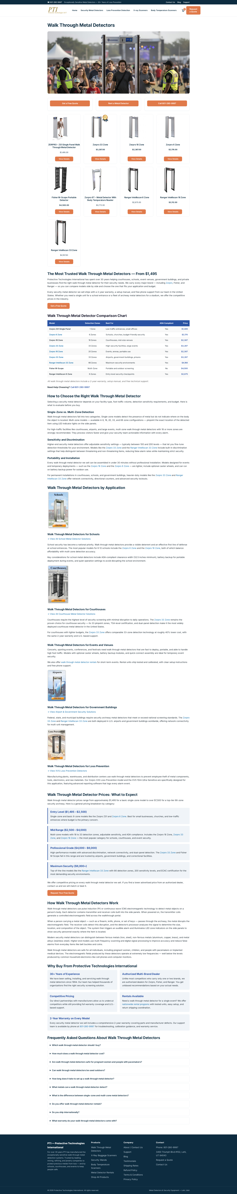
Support (186, 2)
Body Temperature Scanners (164, 10)
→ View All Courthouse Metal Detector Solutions (71, 614)
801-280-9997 (87, 1026)
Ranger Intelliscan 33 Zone (61, 363)
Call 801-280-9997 (167, 103)
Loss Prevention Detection (118, 10)
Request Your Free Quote (62, 893)
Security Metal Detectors (92, 10)
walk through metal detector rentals (79, 662)
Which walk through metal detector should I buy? (76, 1045)
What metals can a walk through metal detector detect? (79, 1087)
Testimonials (130, 1161)
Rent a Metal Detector (118, 103)
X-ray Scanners (140, 10)
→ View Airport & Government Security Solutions (71, 712)
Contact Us (170, 2)
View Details (64, 159)
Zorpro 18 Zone (56, 351)
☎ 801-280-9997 (54, 2)
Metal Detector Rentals (102, 1172)
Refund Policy (130, 1170)
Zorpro (169, 283)
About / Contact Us (133, 1147)
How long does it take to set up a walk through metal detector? (83, 1078)
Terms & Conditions (133, 1175)
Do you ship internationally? (65, 1112)
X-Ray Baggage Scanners (104, 1155)
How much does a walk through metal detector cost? (78, 1053)
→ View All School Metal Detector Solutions (69, 539)
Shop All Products (100, 1177)
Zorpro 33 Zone (56, 346)
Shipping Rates (131, 1165)
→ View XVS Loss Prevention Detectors (67, 771)
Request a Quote (193, 10)
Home (74, 10)
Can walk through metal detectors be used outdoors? (78, 1070)
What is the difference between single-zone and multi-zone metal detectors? (90, 1095)
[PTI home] (57, 10)
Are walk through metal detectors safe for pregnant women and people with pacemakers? (97, 1062)
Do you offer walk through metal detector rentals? (77, 1104)
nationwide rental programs (135, 1004)
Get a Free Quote (70, 103)
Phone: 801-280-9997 (167, 1147)
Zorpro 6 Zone (55, 334)
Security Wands (99, 1160)
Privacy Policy (131, 1179)
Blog (179, 2)
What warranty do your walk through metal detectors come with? (84, 1121)
